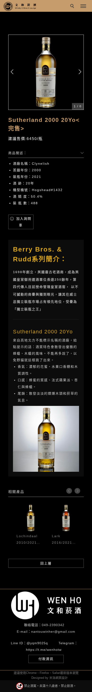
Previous (69, 491)
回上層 (46, 563)
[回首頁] (20, 6)
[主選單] (83, 6)
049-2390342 (53, 625)
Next (77, 491)
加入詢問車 (23, 222)
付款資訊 (46, 659)
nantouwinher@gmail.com (53, 631)
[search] (73, 6)
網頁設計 (61, 678)
